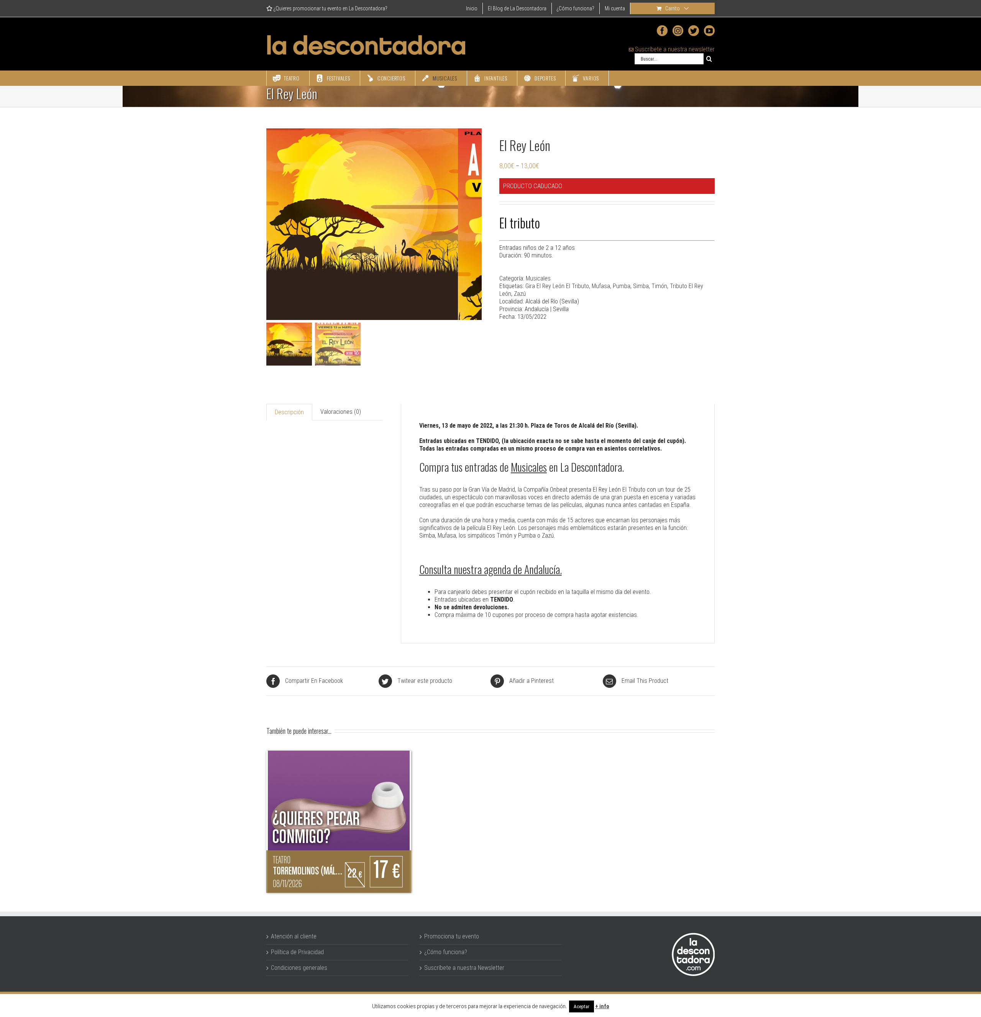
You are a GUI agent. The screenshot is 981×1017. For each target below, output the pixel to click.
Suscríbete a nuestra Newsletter (464, 967)
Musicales (538, 278)
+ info (602, 1006)
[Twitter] (693, 30)
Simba (641, 286)
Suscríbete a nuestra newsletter (674, 49)
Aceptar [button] (581, 1006)
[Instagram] (678, 30)
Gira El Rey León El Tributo (557, 286)
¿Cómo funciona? (445, 952)
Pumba (621, 286)
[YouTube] (709, 30)
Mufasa (601, 286)
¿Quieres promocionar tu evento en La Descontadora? (329, 8)
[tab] (289, 412)
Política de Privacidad (297, 952)
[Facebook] (662, 30)
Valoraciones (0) (340, 411)
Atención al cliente (294, 936)
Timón (659, 286)
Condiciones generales (299, 967)
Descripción (289, 412)
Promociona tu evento (451, 936)
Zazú (520, 293)
